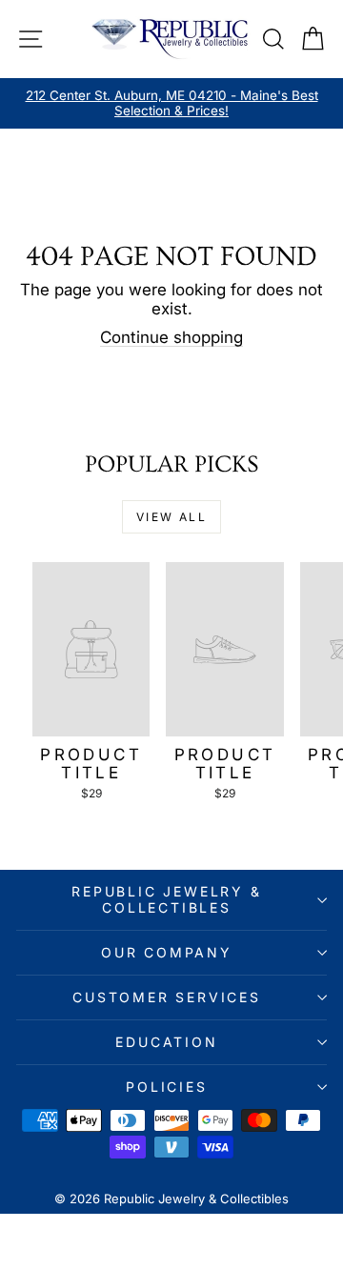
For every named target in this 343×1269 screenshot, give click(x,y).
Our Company (166, 952)
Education (166, 1042)
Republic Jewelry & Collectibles (166, 899)
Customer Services (166, 997)
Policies (166, 1086)
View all (171, 517)
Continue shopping (171, 337)
